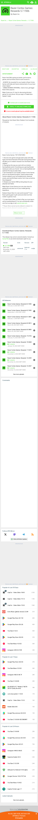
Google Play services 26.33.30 (17, 738)
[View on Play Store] (27, 74)
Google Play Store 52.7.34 (15, 618)
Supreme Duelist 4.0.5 (14, 757)
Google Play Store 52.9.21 (15, 744)
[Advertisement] (19, 45)
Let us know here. (23, 809)
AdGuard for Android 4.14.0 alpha (18, 770)
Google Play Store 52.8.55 (15, 637)
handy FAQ (5, 239)
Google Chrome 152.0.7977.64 (17, 776)
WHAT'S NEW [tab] (5, 69)
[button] (23, 74)
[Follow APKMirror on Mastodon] (14, 535)
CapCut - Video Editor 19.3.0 (16, 700)
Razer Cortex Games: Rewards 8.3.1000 (19, 304)
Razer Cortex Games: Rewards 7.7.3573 (19, 350)
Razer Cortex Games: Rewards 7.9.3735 (19, 336)
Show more (18, 213)
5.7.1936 (7, 245)
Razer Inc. (16, 14)
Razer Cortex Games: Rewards (18, 20)
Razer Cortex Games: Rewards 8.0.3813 (19, 323)
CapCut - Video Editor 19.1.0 (16, 599)
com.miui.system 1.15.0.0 (15, 694)
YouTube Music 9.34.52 (14, 782)
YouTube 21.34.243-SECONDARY (17, 719)
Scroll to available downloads (20, 106)
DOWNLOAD (25, 69)
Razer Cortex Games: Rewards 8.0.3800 (19, 329)
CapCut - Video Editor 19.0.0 (16, 605)
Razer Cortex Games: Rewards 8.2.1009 (19, 310)
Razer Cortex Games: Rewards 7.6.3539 (19, 358)
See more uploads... (19, 374)
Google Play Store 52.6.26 (15, 624)
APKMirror (7, 2)
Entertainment (7, 74)
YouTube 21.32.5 (13, 631)
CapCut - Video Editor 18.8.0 (16, 592)
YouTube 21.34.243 (13, 681)
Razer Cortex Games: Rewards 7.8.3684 (19, 342)
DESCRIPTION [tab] (15, 69)
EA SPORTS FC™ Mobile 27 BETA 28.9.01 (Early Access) (17, 687)
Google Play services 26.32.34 (17, 713)
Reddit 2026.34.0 (12, 707)
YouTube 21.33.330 (13, 763)
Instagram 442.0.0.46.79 (15, 675)
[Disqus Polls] (19, 406)
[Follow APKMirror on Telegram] (23, 535)
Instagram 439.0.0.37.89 (15, 650)
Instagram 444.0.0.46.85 (15, 750)
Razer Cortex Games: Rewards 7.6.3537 (19, 366)
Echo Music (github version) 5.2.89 (18, 612)
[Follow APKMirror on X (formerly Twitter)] (5, 535)
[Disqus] (19, 454)
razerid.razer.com (22, 203)
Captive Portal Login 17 (15, 789)
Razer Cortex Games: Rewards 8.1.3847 (19, 317)
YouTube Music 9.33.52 (14, 644)
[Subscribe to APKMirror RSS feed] (32, 535)
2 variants (12, 344)
